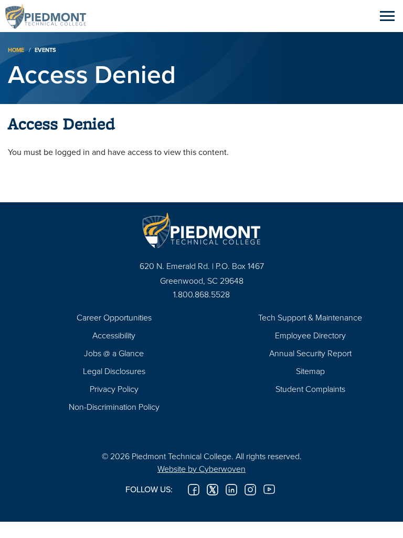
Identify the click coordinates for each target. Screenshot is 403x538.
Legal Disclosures (114, 371)
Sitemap (310, 371)
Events (45, 50)
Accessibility (113, 335)
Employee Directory (310, 335)
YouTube (269, 489)
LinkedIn (231, 489)
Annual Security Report (310, 353)
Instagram (250, 489)
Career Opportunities (114, 317)
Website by (201, 468)
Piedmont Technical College (50, 16)
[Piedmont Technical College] (201, 230)
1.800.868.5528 (201, 294)
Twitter (212, 489)
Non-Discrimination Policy (114, 406)
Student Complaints (310, 389)
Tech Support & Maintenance (310, 317)
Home (16, 50)
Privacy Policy (114, 389)
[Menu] (387, 16)
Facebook (193, 489)
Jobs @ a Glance (114, 353)
